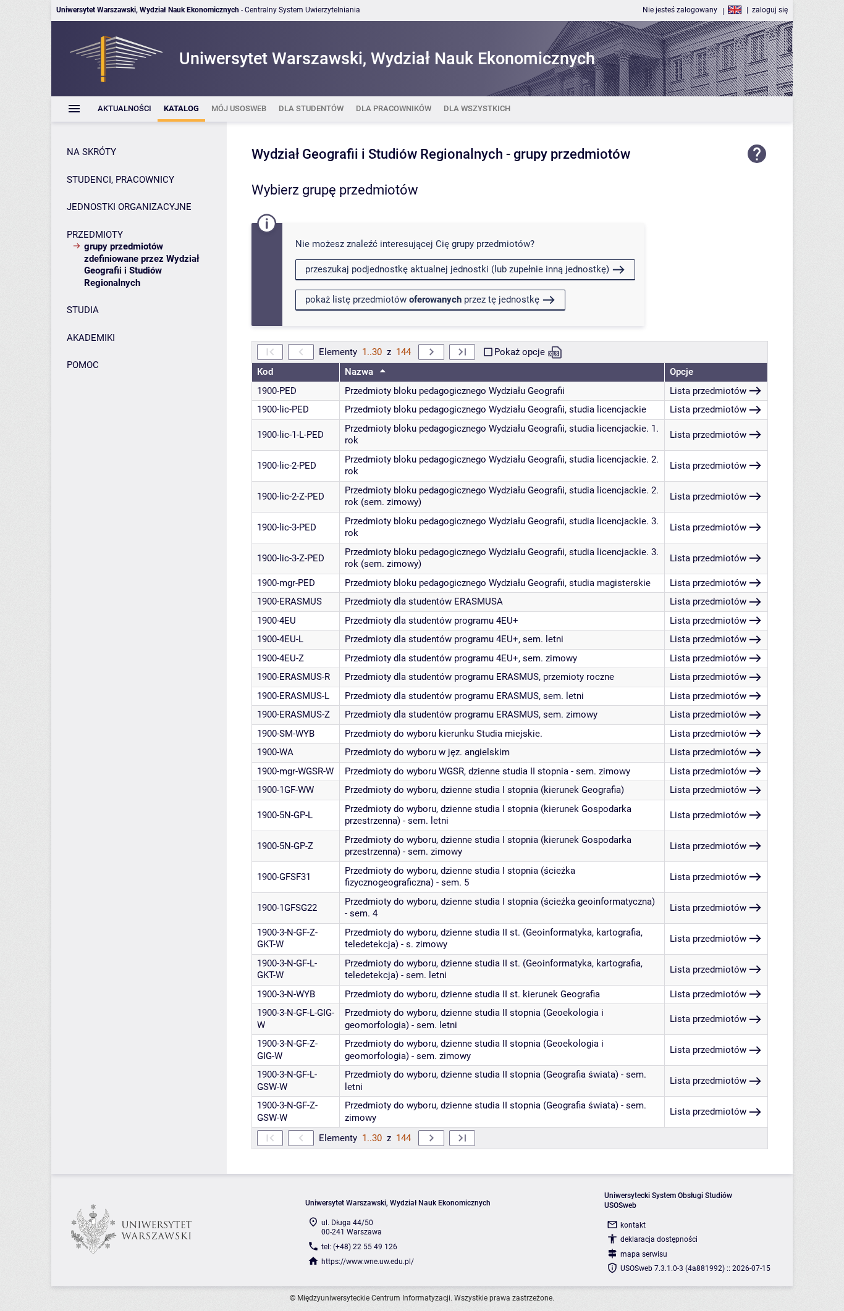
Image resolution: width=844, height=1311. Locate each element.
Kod (265, 371)
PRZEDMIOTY (95, 234)
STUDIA (83, 310)
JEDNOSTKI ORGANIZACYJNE (129, 206)
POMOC (83, 365)
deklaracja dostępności (659, 1239)
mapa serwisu (643, 1254)
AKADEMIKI (91, 337)
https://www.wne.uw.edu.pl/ (367, 1261)
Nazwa (360, 371)
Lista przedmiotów (708, 390)
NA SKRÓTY (91, 151)
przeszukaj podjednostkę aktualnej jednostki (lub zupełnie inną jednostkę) (457, 269)
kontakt (633, 1225)
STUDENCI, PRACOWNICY (120, 179)
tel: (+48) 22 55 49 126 (359, 1246)
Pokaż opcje (519, 352)
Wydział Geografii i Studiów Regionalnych (377, 154)
